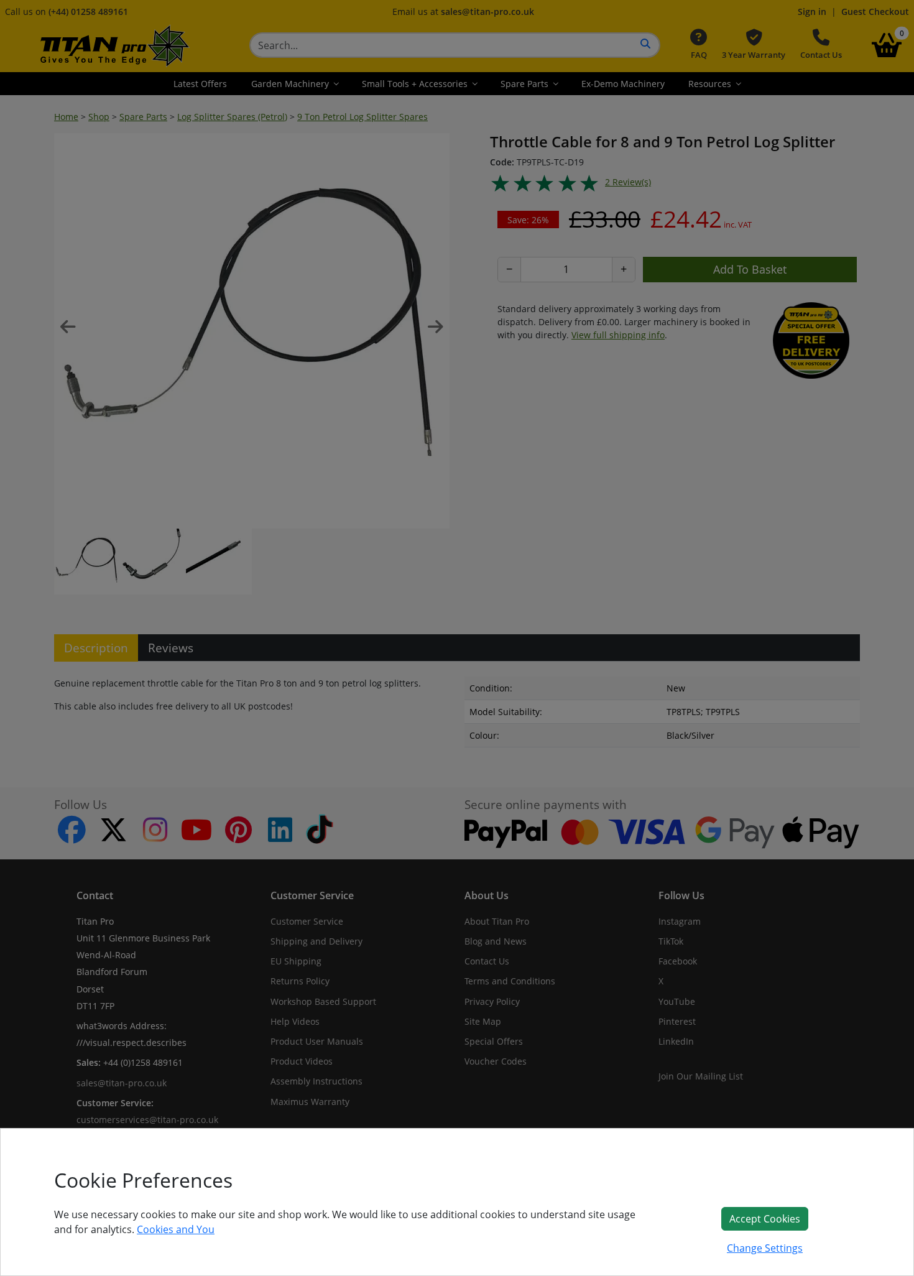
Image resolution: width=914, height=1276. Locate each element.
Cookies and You (176, 1229)
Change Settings (765, 1248)
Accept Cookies (764, 1219)
